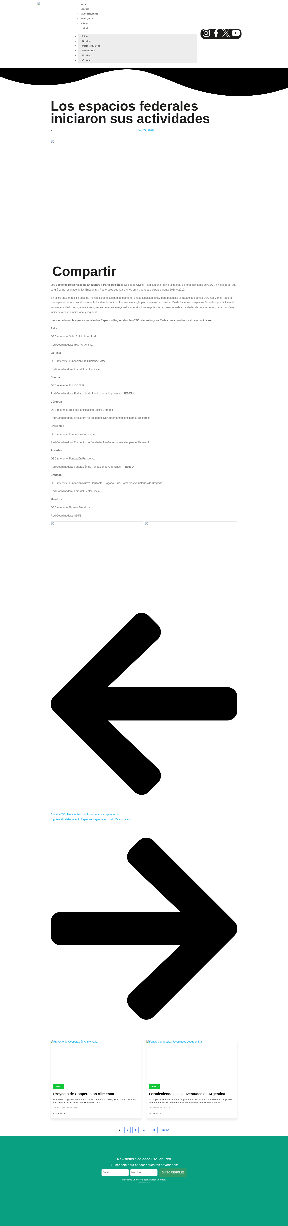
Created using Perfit (144, 1182)
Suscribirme (173, 1172)
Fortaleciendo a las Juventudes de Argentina (187, 1094)
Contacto (84, 28)
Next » (166, 1129)
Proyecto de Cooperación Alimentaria (85, 1094)
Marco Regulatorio (89, 14)
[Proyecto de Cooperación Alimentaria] (96, 1063)
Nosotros (84, 9)
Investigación (86, 18)
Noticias (84, 23)
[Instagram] (206, 33)
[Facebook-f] (216, 33)
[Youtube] (236, 33)
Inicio (83, 4)
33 (153, 1129)
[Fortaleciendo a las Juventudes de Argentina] (191, 1063)
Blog (58, 1087)
